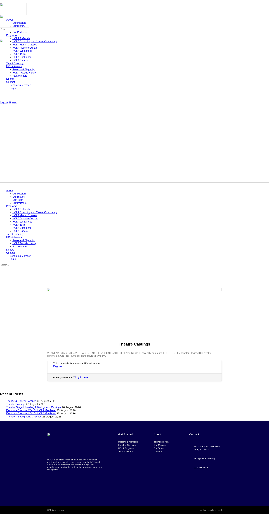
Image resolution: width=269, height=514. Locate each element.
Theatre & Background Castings (24, 416)
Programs (11, 206)
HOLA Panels (20, 231)
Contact (10, 252)
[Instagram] (214, 481)
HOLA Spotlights (21, 228)
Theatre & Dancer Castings (21, 401)
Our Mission (19, 193)
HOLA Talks (19, 224)
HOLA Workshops (22, 221)
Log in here (81, 377)
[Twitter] (205, 489)
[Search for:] (14, 29)
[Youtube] (205, 481)
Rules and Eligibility (23, 240)
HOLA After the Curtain (25, 218)
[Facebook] (197, 481)
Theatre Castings (15, 404)
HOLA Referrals (21, 209)
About (9, 190)
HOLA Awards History (24, 243)
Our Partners (19, 203)
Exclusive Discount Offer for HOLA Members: (31, 410)
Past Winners (19, 246)
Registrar (58, 366)
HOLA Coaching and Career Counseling (34, 212)
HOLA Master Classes (24, 215)
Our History (18, 196)
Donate (10, 249)
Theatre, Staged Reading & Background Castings (33, 407)
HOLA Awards (14, 237)
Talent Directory (15, 234)
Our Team (17, 200)
